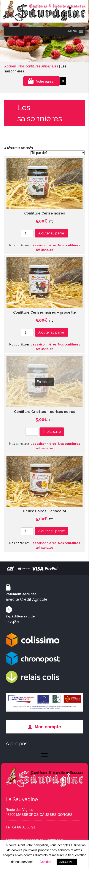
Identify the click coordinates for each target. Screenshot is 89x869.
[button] (44, 726)
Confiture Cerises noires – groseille (44, 312)
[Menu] (44, 755)
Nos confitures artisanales (38, 66)
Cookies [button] (45, 862)
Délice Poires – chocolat (44, 511)
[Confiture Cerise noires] (44, 183)
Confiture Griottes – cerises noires (44, 412)
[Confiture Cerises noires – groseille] (44, 282)
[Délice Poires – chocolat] (44, 481)
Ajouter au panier (51, 233)
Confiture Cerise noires (44, 213)
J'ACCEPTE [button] (67, 862)
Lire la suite (52, 432)
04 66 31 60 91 (23, 827)
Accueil (10, 66)
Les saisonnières (43, 245)
